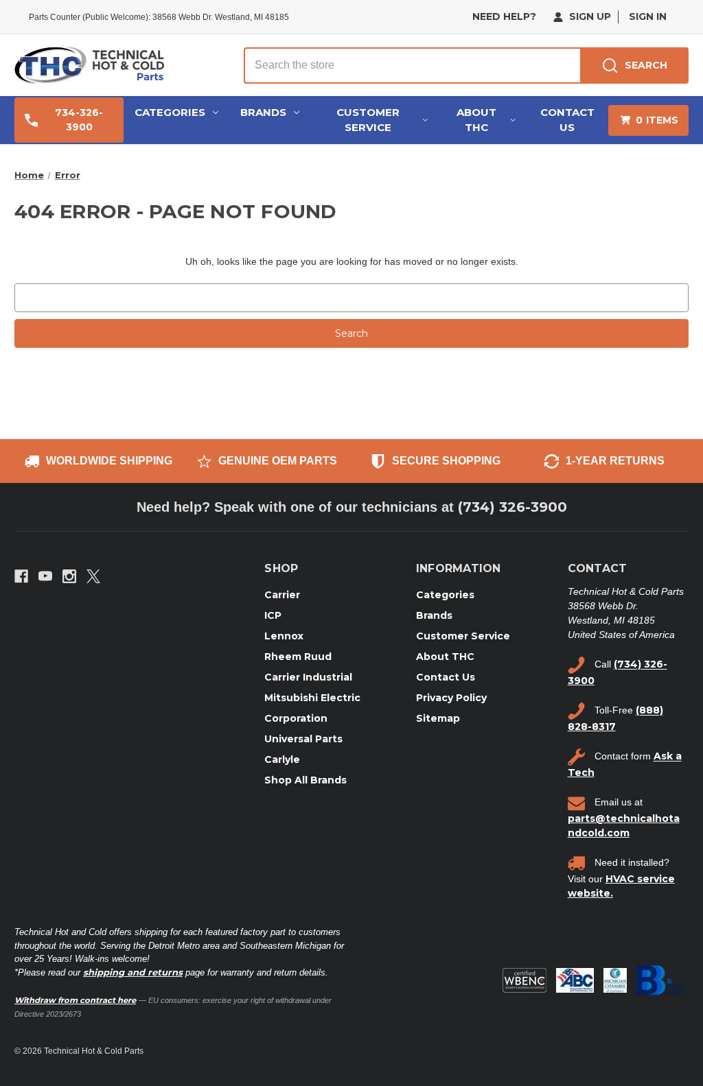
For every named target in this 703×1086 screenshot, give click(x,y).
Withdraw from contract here (75, 1000)
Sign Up (588, 16)
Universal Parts (303, 739)
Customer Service (368, 120)
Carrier (282, 595)
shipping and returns (133, 972)
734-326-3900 (79, 119)
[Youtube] (45, 576)
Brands (263, 112)
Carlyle (282, 759)
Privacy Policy (451, 698)
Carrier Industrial (308, 677)
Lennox (283, 636)
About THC (476, 120)
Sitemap (438, 718)
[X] (93, 576)
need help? (504, 16)
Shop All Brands (305, 780)
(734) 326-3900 (512, 507)
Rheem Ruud (298, 656)
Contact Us (567, 120)
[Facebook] (21, 576)
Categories (170, 112)
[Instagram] (69, 576)
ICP (272, 615)
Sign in (648, 16)
